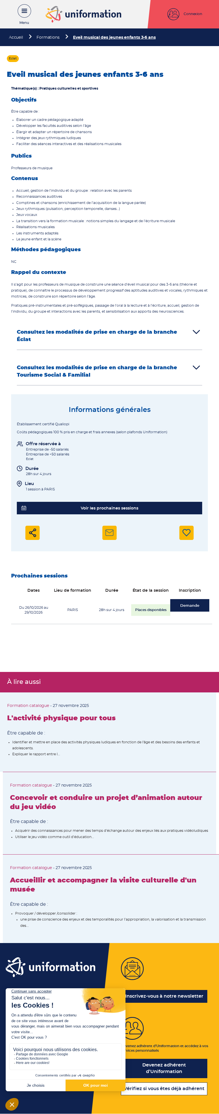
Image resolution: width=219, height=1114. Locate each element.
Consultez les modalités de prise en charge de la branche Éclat (97, 336)
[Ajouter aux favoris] (186, 533)
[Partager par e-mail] (109, 533)
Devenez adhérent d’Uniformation (164, 1068)
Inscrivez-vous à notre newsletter (164, 996)
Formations (48, 38)
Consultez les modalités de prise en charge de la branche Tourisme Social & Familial (97, 371)
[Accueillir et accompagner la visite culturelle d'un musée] (111, 899)
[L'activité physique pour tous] (108, 732)
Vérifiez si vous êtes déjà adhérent (164, 1088)
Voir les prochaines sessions (109, 508)
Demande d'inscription (190, 608)
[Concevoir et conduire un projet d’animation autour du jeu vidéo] (109, 813)
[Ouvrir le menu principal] (21, 14)
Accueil (16, 38)
